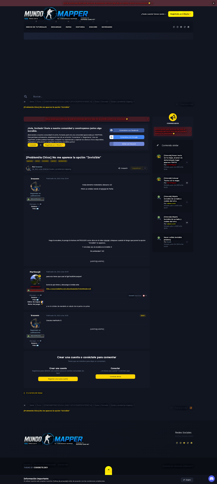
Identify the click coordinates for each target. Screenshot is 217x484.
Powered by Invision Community (178, 466)
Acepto (188, 480)
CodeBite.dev (41, 467)
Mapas (68, 27)
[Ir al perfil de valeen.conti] (159, 197)
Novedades (107, 27)
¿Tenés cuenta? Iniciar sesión (153, 14)
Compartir (124, 168)
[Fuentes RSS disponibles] (191, 408)
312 (38, 204)
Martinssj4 (35, 272)
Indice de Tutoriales (36, 27)
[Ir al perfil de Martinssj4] (35, 280)
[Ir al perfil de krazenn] (28, 168)
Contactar (63, 465)
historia (80, 27)
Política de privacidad (45, 465)
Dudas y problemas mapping (60, 169)
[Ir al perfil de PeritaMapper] (159, 156)
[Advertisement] (108, 63)
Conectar (32, 145)
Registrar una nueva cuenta (58, 379)
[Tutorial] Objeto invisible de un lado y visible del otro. (172, 198)
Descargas (56, 27)
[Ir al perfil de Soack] (159, 238)
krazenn (35, 178)
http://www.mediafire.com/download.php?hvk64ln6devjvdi (68, 289)
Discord (93, 27)
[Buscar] (25, 96)
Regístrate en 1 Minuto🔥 (180, 14)
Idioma (27, 465)
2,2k (38, 295)
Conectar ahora (115, 376)
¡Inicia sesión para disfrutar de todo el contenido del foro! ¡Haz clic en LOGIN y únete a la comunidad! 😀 (106, 3)
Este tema (57, 96)
